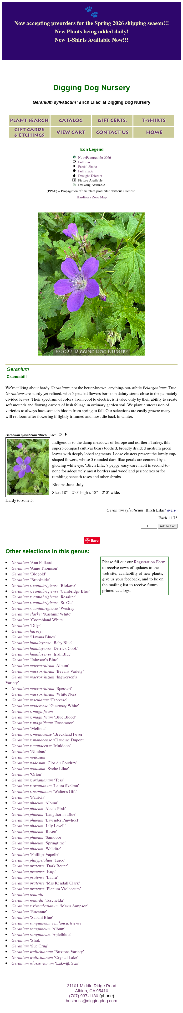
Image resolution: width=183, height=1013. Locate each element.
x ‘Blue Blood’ (43, 717)
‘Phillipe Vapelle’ (35, 854)
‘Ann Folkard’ (32, 562)
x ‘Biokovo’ (43, 585)
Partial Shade (87, 166)
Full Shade (85, 171)
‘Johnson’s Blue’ (34, 659)
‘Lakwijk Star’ (45, 963)
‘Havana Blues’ (33, 637)
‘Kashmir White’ (41, 614)
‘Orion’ (26, 774)
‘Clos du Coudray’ (44, 762)
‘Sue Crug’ (30, 946)
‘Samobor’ (37, 837)
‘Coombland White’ (37, 619)
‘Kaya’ (34, 871)
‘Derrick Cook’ (44, 648)
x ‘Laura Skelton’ (45, 785)
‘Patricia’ (28, 797)
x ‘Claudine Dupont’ (48, 740)
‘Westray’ (43, 608)
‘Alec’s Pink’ (38, 808)
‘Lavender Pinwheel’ (45, 820)
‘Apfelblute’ (41, 934)
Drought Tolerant (90, 175)
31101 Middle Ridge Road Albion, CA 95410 (91, 988)
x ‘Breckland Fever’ (47, 734)
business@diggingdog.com (91, 1000)
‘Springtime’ (38, 843)
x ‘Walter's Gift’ (44, 791)
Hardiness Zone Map (92, 197)
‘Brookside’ (30, 579)
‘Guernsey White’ (45, 705)
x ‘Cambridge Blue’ (50, 591)
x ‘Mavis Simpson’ (50, 906)
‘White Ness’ (44, 694)
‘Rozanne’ (29, 911)
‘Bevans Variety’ (47, 671)
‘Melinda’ (29, 728)
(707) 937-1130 (83, 995)
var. (46, 923)
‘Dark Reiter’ (39, 865)
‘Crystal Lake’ (44, 957)
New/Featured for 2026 (94, 157)
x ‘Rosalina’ (44, 597)
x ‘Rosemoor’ (42, 722)
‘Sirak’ (26, 940)
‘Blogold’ (28, 574)
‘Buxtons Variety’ (47, 951)
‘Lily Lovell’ (38, 825)
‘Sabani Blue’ (32, 917)
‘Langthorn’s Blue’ (43, 814)
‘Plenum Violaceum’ (46, 888)
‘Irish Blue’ (41, 654)
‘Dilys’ (26, 625)
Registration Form (149, 561)
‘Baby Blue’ (42, 642)
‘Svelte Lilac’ (40, 768)
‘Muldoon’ (41, 745)
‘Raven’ (34, 831)
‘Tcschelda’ (37, 900)
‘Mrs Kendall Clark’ (45, 883)
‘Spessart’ (41, 688)
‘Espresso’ (39, 700)
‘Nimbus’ (28, 751)
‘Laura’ (34, 877)
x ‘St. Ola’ (42, 602)
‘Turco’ (38, 860)
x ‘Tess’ (37, 780)
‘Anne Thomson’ (34, 568)
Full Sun (84, 162)
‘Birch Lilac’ (30, 435)
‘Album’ (40, 665)
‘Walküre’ (36, 848)
